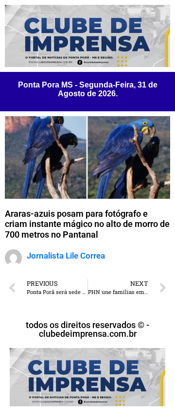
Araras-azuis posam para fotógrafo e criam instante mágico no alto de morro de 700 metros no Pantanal (87, 224)
